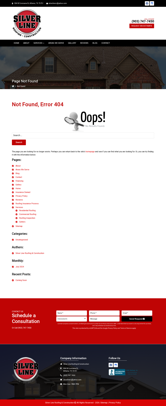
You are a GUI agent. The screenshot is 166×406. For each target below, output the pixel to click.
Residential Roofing (27, 210)
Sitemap (19, 226)
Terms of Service (126, 328)
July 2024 (20, 266)
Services (19, 207)
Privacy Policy (21, 196)
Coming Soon (21, 280)
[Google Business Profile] (152, 3)
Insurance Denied (23, 192)
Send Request (136, 319)
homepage (90, 151)
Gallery (18, 184)
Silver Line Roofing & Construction (30, 253)
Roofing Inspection (27, 218)
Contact (19, 177)
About (18, 165)
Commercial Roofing (27, 214)
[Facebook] (147, 3)
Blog (17, 173)
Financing (19, 181)
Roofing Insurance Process (27, 203)
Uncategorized (22, 239)
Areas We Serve (22, 169)
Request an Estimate (141, 25)
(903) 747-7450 (143, 21)
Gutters (22, 221)
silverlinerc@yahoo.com (58, 3)
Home (18, 188)
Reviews (19, 199)
